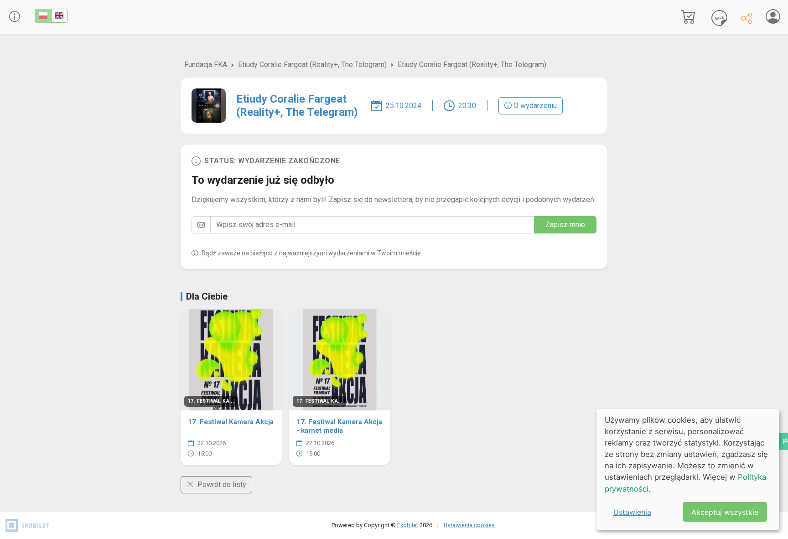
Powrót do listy (221, 484)
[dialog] (687, 469)
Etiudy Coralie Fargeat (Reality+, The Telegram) (312, 64)
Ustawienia (632, 512)
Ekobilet (407, 525)
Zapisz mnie (565, 224)
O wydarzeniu (534, 105)
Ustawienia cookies (469, 525)
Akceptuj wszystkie (724, 512)
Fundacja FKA (205, 64)
